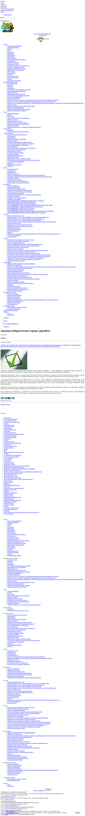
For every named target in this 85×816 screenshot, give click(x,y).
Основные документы (13, 196)
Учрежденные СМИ (13, 157)
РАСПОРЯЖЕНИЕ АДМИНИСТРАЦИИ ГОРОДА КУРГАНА (25, 206)
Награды (9, 74)
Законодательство (12, 92)
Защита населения (12, 146)
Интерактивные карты (13, 309)
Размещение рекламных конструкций (18, 247)
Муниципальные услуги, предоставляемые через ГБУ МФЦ (24, 220)
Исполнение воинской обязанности (14, 467)
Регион (6, 506)
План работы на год (13, 173)
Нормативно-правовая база (15, 301)
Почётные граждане (13, 62)
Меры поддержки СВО (13, 223)
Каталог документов (13, 185)
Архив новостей (8, 513)
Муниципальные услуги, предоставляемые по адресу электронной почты (28, 217)
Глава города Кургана (10, 420)
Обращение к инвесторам (14, 265)
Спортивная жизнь (9, 425)
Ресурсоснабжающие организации (17, 288)
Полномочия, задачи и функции (16, 149)
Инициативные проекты (14, 80)
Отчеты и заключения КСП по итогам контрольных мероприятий (26, 175)
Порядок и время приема (14, 295)
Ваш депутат (11, 116)
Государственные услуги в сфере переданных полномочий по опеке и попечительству (31, 221)
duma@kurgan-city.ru (10, 801)
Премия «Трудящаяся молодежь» (16, 68)
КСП (5, 167)
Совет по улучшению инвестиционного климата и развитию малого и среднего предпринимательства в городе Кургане (41, 266)
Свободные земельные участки (16, 260)
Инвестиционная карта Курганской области (19, 268)
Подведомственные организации (16, 139)
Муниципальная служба (11, 82)
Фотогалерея (11, 71)
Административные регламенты (16, 197)
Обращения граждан (10, 292)
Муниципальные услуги (11, 476)
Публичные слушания (10, 501)
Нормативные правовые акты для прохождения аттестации (24, 194)
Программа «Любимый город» (16, 67)
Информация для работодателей (16, 94)
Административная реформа (15, 152)
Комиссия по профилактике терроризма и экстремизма (19, 468)
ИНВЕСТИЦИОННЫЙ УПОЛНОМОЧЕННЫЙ (21, 263)
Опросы (9, 79)
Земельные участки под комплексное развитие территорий (24, 259)
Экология (6, 510)
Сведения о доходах (13, 178)
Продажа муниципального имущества (18, 241)
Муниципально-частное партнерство (17, 289)
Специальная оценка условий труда (17, 181)
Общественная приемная (14, 164)
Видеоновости (11, 73)
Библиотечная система (10, 446)
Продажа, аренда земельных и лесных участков (20, 239)
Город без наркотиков (10, 437)
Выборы (6, 453)
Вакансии (10, 85)
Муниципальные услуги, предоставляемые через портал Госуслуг (26, 218)
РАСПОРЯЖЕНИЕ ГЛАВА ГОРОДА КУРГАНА (21, 208)
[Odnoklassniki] (4, 398)
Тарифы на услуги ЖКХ (14, 199)
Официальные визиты (10, 489)
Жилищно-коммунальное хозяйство (14, 434)
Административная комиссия (12, 443)
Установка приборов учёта (11, 507)
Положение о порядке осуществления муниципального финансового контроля (29, 176)
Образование (7, 428)
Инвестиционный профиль (15, 291)
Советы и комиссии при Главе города (18, 131)
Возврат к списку (6, 404)
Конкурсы (10, 86)
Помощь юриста (8, 495)
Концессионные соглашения (15, 248)
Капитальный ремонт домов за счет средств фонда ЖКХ (23, 245)
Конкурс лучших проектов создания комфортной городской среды (23, 471)
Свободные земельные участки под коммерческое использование (25, 257)
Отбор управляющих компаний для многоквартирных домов (24, 244)
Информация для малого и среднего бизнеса (16, 465)
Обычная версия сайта (7, 10)
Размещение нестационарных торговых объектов (21, 251)
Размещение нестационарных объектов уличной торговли (23, 253)
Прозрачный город (12, 76)
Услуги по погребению (13, 235)
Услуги (6, 214)
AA (2, 6)
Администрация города (10, 419)
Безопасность (8, 444)
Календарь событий (13, 77)
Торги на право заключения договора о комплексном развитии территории (28, 256)
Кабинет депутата (12, 119)
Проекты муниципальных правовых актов (19, 142)
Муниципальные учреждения (12, 477)
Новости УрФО (8, 482)
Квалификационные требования (16, 91)
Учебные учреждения (13, 98)
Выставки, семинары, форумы (15, 282)
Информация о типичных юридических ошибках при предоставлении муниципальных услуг (33, 233)
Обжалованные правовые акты (16, 188)
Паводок (6, 491)
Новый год (7, 483)
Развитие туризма (9, 504)
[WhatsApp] (11, 398)
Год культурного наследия (11, 456)
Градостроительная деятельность (16, 59)
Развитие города (12, 58)
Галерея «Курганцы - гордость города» (18, 65)
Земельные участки (9, 464)
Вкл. (10, 9)
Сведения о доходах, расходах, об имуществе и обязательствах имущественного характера (33, 100)
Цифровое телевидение (10, 509)
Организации (11, 56)
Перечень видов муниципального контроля (19, 224)
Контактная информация (14, 97)
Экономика (10, 53)
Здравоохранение (9, 462)
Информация (7, 14)
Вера (5, 450)
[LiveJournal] (9, 398)
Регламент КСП (11, 172)
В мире (6, 449)
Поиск (6, 312)
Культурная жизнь (9, 426)
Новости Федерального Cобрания (16, 110)
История (9, 49)
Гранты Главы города (10, 432)
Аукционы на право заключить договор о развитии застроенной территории (29, 254)
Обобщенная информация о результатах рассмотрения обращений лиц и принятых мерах (32, 300)
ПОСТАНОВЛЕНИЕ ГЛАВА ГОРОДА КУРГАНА (21, 203)
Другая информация (13, 230)
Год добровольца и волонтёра (12, 455)
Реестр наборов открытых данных (17, 307)
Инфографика (11, 55)
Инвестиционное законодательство (17, 276)
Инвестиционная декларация (15, 269)
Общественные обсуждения (12, 485)
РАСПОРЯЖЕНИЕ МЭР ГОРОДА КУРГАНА (20, 209)
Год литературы (8, 458)
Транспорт (7, 431)
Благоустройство (9, 447)
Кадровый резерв (12, 83)
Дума (5, 112)
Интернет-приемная (13, 125)
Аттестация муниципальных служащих (18, 95)
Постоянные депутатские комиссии (17, 122)
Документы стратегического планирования (19, 191)
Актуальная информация (14, 46)
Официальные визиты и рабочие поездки (19, 158)
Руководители (11, 136)
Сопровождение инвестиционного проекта (19, 277)
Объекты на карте (12, 140)
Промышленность (9, 498)
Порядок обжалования (13, 187)
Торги (5, 238)
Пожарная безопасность (11, 492)
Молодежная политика (10, 474)
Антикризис (7, 438)
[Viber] (14, 398)
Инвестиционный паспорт (14, 271)
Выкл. (13, 9)
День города (7, 461)
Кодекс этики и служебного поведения (18, 182)
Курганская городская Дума (12, 422)
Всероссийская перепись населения (14, 452)
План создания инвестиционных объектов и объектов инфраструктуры (27, 274)
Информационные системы (15, 155)
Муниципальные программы (15, 193)
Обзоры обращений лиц (14, 298)
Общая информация (13, 47)
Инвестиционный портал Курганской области (20, 283)
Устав (8, 50)
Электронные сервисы (13, 227)
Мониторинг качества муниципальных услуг (20, 226)
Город (5, 44)
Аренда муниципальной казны (16, 242)
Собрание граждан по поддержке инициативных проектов (24, 127)
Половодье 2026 (8, 494)
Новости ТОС (8, 480)
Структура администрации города (17, 134)
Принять (78, 812)
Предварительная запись (14, 229)
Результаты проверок (13, 154)
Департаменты (11, 137)
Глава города (7, 128)
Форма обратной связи (13, 286)
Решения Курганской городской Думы (18, 124)
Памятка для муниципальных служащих (18, 109)
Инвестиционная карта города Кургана (18, 273)
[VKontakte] (2, 398)
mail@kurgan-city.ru (10, 796)
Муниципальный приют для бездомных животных (18, 479)
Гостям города (11, 61)
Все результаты (5, 21)
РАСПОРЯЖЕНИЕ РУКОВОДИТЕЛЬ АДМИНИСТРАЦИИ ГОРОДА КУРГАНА (30, 211)
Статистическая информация (15, 161)
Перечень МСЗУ (12, 236)
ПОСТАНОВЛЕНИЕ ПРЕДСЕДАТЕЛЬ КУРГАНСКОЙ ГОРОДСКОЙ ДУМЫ (29, 205)
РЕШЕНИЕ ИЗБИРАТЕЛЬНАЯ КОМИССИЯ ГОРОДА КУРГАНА (26, 212)
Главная (6, 317)
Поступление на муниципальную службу (19, 89)
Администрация (8, 133)
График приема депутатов (14, 121)
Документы (7, 184)
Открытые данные (9, 306)
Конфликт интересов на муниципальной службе (21, 106)
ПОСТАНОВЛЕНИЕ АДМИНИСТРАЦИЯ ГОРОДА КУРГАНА (25, 200)
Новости (9, 115)
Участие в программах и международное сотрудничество (23, 160)
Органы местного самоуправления (14, 488)
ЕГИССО (10, 166)
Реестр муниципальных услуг (15, 215)
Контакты (10, 163)
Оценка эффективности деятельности (18, 145)
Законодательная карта (13, 303)
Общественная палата (10, 429)
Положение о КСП (12, 169)
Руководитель (11, 170)
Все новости (7, 417)
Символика (10, 52)
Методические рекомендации (15, 107)
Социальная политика (10, 435)
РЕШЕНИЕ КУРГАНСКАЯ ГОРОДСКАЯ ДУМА (21, 202)
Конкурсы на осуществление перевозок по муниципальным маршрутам (27, 250)
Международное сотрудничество (13, 473)
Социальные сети (12, 304)
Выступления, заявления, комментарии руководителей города (21, 512)
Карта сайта (10, 315)
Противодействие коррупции (15, 70)
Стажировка (10, 88)
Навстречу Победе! (9, 441)
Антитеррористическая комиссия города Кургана (21, 148)
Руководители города (13, 64)
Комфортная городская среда (12, 470)
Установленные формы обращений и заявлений (20, 143)
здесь (59, 393)
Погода (6, 440)
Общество (7, 486)
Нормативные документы (14, 179)
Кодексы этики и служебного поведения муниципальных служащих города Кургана (31, 101)
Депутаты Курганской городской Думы (18, 118)
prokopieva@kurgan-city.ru (12, 805)
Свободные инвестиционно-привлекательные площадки (23, 279)
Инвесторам (7, 262)
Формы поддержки (12, 280)
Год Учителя (7, 459)
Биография (10, 130)
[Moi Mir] (7, 398)
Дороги (6, 423)
